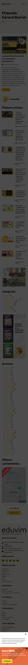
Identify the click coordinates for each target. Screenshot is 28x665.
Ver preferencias (14, 657)
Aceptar (14, 648)
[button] (25, 634)
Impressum (23, 661)
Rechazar (14, 653)
